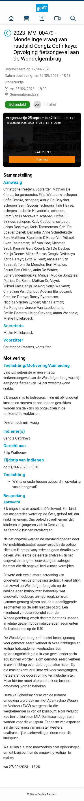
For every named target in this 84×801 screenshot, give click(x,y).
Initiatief (49, 104)
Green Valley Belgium (43, 794)
